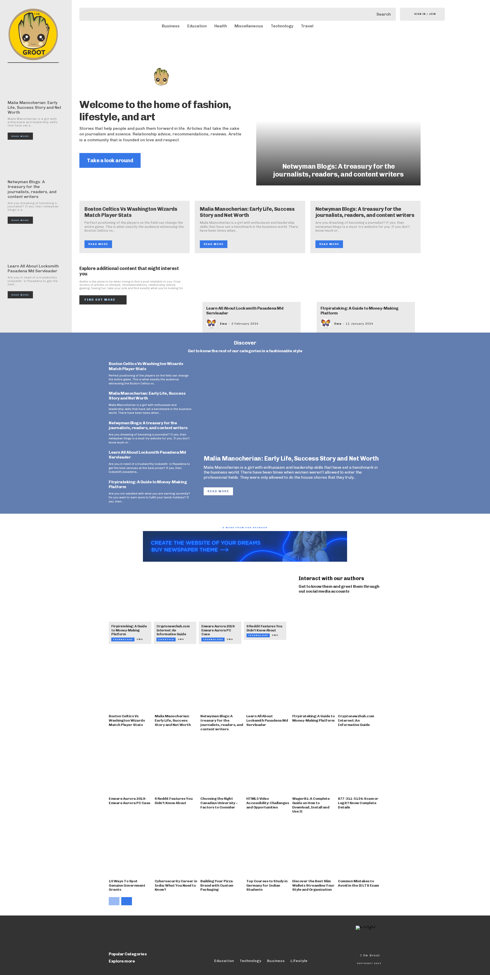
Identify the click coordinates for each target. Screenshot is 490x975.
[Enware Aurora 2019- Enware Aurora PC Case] (220, 605)
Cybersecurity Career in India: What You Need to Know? (176, 885)
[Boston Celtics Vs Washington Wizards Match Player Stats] (130, 682)
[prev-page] (114, 901)
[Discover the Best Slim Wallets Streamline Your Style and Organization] (314, 847)
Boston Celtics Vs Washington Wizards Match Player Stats (130, 212)
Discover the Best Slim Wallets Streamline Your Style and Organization (313, 885)
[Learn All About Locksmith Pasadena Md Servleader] (35, 245)
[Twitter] (321, 604)
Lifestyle (166, 639)
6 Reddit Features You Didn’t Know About (264, 628)
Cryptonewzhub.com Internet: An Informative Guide (173, 630)
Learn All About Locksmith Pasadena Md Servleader (33, 268)
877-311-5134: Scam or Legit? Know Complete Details (358, 802)
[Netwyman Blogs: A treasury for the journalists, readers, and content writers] (35, 160)
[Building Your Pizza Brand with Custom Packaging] (222, 847)
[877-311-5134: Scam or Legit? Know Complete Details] (359, 764)
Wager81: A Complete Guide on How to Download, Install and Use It (311, 805)
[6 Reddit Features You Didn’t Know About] (265, 605)
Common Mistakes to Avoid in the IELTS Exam (358, 883)
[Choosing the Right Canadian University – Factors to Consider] (222, 764)
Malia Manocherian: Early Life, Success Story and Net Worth (34, 107)
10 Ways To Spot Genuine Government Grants (127, 885)
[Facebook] (300, 604)
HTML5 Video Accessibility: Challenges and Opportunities (267, 802)
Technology (123, 639)
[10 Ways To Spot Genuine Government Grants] (130, 847)
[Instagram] (311, 604)
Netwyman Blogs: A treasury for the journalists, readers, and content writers (32, 189)
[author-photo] (212, 323)
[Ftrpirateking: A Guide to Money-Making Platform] (366, 285)
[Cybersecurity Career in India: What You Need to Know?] (176, 847)
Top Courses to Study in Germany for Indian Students (267, 885)
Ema (223, 323)
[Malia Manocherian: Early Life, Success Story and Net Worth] (35, 81)
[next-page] (126, 901)
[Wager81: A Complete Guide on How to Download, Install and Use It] (314, 764)
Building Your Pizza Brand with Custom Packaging (216, 885)
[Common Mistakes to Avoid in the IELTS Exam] (359, 847)
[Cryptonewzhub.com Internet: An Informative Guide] (175, 605)
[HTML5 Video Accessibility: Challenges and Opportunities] (268, 764)
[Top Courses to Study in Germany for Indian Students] (268, 847)
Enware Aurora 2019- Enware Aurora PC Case (218, 630)
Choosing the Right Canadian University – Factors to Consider (219, 802)
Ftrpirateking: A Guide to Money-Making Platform (360, 310)
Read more (20, 136)
